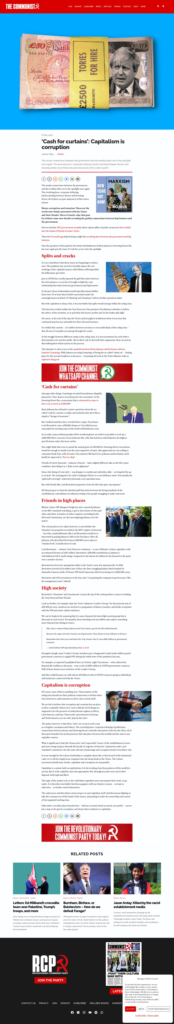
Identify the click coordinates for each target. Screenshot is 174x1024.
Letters (33, 898)
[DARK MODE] (163, 6)
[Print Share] (78, 179)
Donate (78, 6)
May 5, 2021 (83, 648)
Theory (117, 6)
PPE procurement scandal (69, 227)
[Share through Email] (72, 179)
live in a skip (68, 457)
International (24, 898)
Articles (107, 6)
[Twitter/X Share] (49, 179)
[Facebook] (72, 1012)
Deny (141, 1009)
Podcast (127, 6)
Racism (123, 898)
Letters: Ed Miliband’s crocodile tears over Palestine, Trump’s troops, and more (36, 907)
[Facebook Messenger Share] (66, 179)
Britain (61, 154)
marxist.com (120, 1003)
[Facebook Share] (44, 179)
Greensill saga (56, 236)
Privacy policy (153, 1016)
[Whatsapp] (102, 1012)
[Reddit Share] (55, 179)
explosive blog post (50, 359)
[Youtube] (90, 1012)
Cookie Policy (140, 1016)
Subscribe (88, 6)
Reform (80, 898)
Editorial (72, 898)
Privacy (43, 1003)
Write (98, 6)
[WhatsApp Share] (61, 179)
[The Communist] (22, 8)
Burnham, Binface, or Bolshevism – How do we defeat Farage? (81, 907)
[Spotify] (96, 1012)
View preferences (158, 1009)
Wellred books (99, 1003)
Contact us (28, 1003)
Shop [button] (136, 6)
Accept (130, 1009)
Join (70, 6)
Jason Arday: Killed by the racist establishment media (137, 905)
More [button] (143, 6)
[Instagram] (84, 1012)
